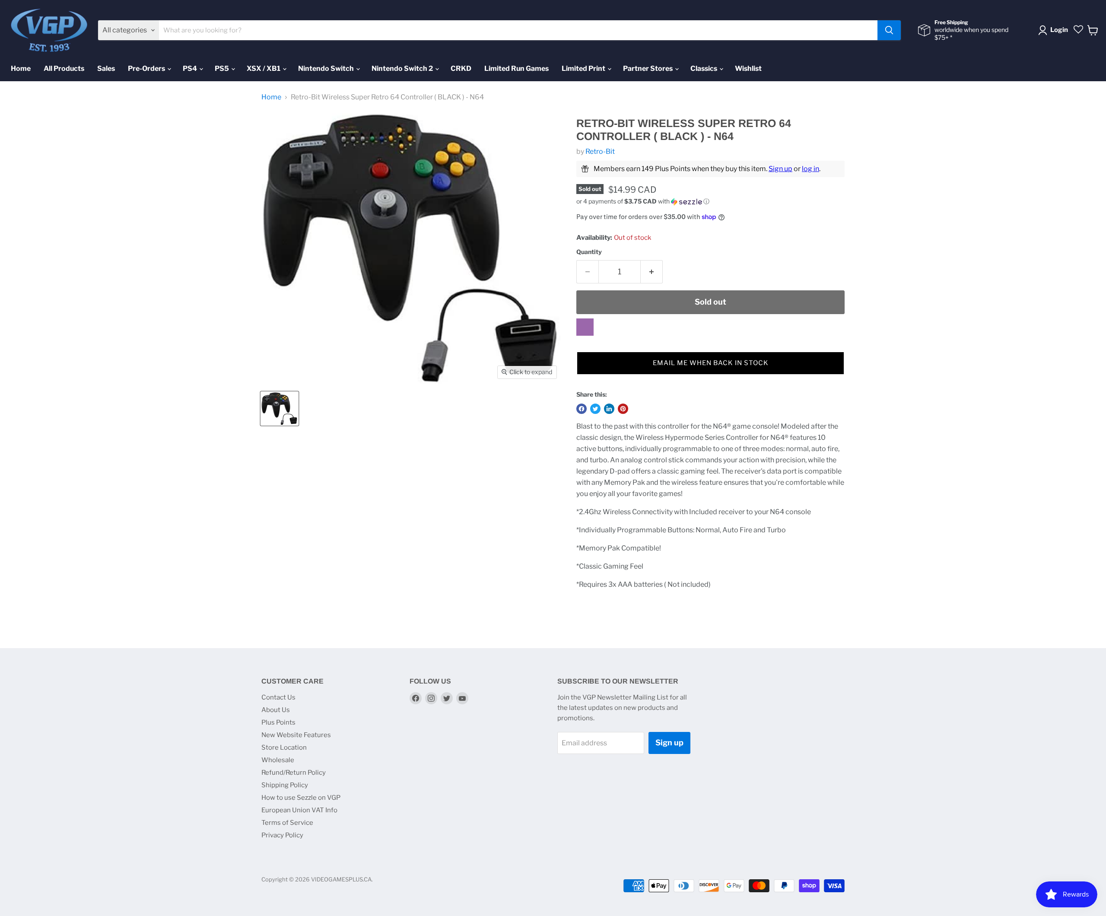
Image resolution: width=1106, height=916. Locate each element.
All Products (64, 68)
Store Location (284, 747)
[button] (710, 201)
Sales (106, 68)
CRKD (461, 68)
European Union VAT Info (299, 810)
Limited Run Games (516, 68)
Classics (704, 68)
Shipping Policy (284, 785)
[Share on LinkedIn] (609, 409)
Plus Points (278, 722)
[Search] (889, 30)
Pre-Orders (147, 68)
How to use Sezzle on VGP (300, 798)
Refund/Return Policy (293, 772)
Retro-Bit (600, 151)
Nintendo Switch (326, 68)
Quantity (589, 251)
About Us (275, 710)
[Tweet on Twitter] (595, 409)
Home (21, 68)
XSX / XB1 (264, 68)
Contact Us (278, 697)
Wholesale (277, 760)
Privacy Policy (282, 835)
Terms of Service (287, 823)
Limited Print (584, 68)
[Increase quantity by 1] (652, 272)
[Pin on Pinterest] (623, 409)
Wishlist (748, 68)
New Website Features (296, 735)
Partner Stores (648, 68)
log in (810, 169)
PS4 (190, 68)
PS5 (222, 68)
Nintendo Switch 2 (403, 68)
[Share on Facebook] (581, 409)
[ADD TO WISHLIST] (585, 327)
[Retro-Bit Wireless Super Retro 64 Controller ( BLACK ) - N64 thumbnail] (280, 408)
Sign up (780, 169)
